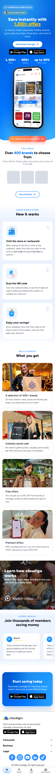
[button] (27, 718)
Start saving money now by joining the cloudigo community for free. (21, 725)
